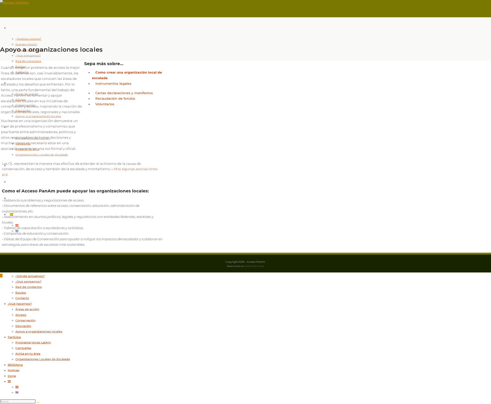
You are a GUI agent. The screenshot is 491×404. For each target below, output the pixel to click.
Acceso (20, 315)
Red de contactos (28, 287)
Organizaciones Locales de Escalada (42, 359)
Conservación (25, 320)
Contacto (22, 298)
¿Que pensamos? (28, 281)
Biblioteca (15, 365)
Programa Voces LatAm (33, 342)
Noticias (13, 370)
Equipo (20, 292)
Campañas (23, 348)
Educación (23, 326)
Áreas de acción (27, 309)
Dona (12, 376)
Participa (14, 337)
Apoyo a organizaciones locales (38, 331)
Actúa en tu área (27, 353)
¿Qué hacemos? (20, 303)
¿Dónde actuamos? (30, 276)
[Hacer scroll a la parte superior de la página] (1, 275)
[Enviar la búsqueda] (37, 402)
